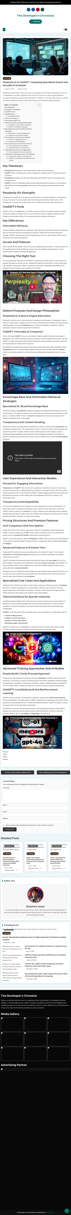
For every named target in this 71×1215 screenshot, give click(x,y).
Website (5, 818)
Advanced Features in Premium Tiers (19, 147)
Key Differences (10, 114)
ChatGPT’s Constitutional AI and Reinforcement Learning (22, 159)
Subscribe (36, 21)
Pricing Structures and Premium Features (19, 144)
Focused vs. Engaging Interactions (17, 139)
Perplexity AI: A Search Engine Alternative (19, 125)
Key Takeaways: (10, 107)
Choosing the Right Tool (12, 120)
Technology (7, 78)
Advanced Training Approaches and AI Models (20, 154)
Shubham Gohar (22, 89)
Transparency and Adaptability (16, 141)
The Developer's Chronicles (35, 15)
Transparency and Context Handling (18, 135)
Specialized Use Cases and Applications (18, 150)
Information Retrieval (14, 116)
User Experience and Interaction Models (17, 137)
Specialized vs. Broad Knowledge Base (19, 133)
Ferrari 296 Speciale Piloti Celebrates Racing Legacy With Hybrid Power (57, 860)
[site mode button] (65, 29)
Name (5, 805)
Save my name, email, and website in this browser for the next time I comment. (30, 825)
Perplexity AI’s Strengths (12, 109)
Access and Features (11, 118)
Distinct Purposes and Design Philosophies (18, 123)
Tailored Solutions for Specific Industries (20, 152)
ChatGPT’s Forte (10, 112)
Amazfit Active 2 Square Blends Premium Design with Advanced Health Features (11, 861)
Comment (6, 788)
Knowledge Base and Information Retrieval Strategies (18, 130)
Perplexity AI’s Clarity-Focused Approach (20, 156)
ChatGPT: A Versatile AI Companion (18, 127)
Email (5, 812)
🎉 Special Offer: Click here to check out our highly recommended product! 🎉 (35, 2)
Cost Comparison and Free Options (18, 145)
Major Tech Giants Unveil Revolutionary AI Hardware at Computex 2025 (35, 860)
